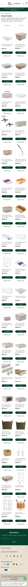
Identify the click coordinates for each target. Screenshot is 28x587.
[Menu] (2, 3)
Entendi (20, 584)
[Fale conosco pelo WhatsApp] (25, 578)
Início (2, 13)
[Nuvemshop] (14, 579)
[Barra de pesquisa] (23, 3)
